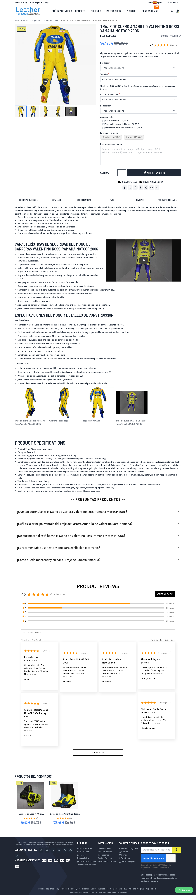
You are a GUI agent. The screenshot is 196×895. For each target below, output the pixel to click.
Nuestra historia (84, 848)
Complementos (107, 117)
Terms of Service (164, 867)
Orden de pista (35, 2)
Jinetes (37, 20)
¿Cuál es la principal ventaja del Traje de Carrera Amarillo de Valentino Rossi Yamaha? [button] (74, 524)
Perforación (105, 106)
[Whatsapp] (157, 187)
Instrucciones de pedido (111, 144)
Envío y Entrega (105, 858)
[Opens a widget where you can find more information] (184, 890)
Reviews (140, 200)
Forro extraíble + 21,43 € (116, 120)
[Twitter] (130, 187)
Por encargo (103, 854)
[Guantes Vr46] (30, 795)
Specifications (84, 200)
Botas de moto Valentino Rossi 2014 (64, 815)
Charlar (124, 851)
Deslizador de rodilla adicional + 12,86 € (123, 127)
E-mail (124, 854)
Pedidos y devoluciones (78, 888)
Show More (31, 674)
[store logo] (28, 11)
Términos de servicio (86, 864)
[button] (155, 2)
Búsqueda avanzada (100, 888)
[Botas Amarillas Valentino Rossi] (64, 795)
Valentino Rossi (51, 20)
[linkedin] (53, 850)
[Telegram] (146, 187)
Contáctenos (116, 888)
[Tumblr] (141, 187)
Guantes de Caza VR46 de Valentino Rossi (30, 815)
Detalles (56, 200)
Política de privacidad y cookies (52, 888)
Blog (25, 2)
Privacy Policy (151, 867)
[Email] (151, 187)
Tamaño (104, 74)
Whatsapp (125, 858)
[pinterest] (70, 850)
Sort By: (154, 640)
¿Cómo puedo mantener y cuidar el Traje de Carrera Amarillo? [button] (58, 560)
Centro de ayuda (128, 861)
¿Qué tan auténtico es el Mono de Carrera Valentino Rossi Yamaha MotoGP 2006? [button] (72, 512)
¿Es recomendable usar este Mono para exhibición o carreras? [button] (58, 548)
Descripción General (29, 200)
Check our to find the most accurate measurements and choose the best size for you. (137, 87)
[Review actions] (54, 650)
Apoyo (46, 2)
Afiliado (18, 2)
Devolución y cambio (107, 861)
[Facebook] (124, 187)
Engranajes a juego (109, 133)
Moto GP (27, 20)
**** (115, 86)
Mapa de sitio (152, 888)
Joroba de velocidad (109, 94)
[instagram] (65, 850)
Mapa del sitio (83, 858)
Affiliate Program (136, 888)
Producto (104, 63)
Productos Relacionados (169, 200)
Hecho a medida (105, 851)
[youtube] (59, 850)
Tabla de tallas (104, 848)
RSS (125, 888)
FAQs (112, 200)
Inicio (17, 20)
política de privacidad (86, 861)
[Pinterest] (135, 187)
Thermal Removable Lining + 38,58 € (122, 124)
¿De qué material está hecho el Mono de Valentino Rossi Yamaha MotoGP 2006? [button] (71, 536)
